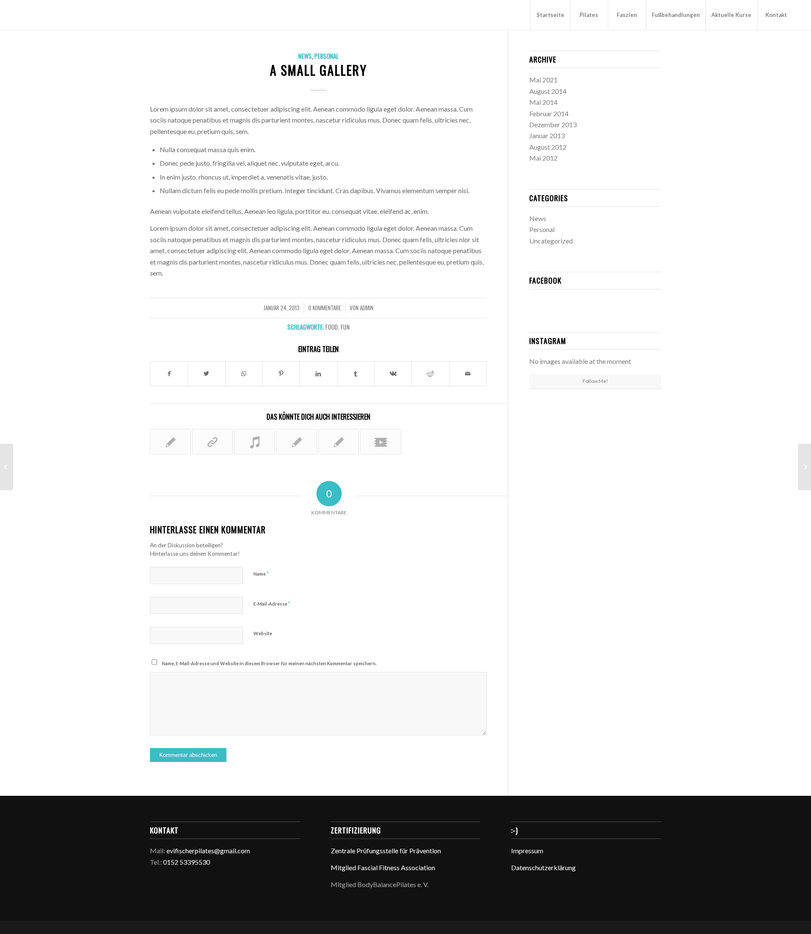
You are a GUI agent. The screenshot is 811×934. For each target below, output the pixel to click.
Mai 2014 (543, 102)
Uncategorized (551, 241)
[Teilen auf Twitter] (206, 373)
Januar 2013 (547, 135)
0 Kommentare (324, 308)
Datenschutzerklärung (543, 867)
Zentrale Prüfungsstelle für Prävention (386, 851)
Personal (326, 56)
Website (262, 633)
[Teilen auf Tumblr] (355, 373)
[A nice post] (296, 441)
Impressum (527, 851)
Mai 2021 (543, 80)
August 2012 (547, 147)
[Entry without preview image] (338, 441)
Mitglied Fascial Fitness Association (383, 867)
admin (366, 308)
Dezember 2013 (553, 124)
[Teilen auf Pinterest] (281, 373)
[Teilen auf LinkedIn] (318, 373)
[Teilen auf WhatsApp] (244, 373)
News (305, 56)
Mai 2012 (543, 158)
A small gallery (318, 69)
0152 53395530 (186, 862)
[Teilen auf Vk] (393, 373)
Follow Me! (595, 381)
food (331, 326)
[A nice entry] (170, 441)
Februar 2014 (549, 113)
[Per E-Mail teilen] (467, 373)
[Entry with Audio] (254, 441)
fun (345, 326)
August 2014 (547, 91)
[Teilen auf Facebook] (169, 373)
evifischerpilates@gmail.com (208, 851)
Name (261, 573)
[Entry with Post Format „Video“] (380, 441)
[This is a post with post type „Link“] (212, 441)
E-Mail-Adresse (271, 603)
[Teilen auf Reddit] (430, 373)
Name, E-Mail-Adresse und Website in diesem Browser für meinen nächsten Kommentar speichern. (269, 663)
